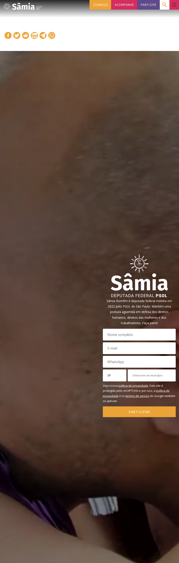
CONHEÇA (100, 5)
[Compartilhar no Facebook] (8, 35)
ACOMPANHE (124, 5)
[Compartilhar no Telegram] (43, 35)
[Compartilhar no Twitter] (16, 35)
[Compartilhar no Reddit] (25, 35)
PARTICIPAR (139, 411)
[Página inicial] (23, 5)
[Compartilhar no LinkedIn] (34, 35)
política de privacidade (133, 386)
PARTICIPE (148, 5)
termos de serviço (137, 396)
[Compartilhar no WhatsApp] (51, 35)
